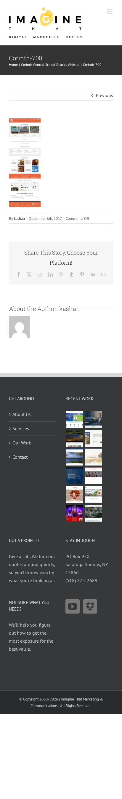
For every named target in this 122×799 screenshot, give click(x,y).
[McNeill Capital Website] (74, 475)
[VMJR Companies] (93, 438)
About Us (21, 414)
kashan (19, 218)
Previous (104, 95)
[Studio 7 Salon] (74, 494)
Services (20, 428)
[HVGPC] (74, 457)
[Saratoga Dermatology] (93, 475)
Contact (20, 457)
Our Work (21, 443)
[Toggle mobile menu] (110, 11)
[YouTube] (72, 606)
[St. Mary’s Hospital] (74, 419)
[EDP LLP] (74, 438)
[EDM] (93, 513)
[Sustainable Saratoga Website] (93, 494)
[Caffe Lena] (74, 513)
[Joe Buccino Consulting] (93, 419)
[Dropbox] (90, 606)
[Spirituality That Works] (93, 457)
